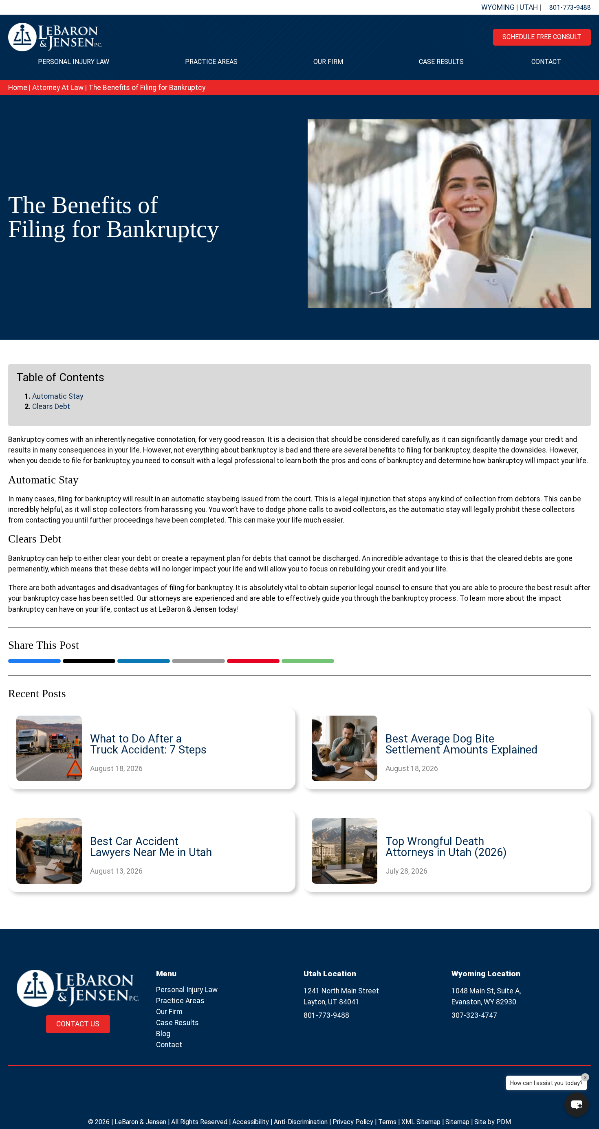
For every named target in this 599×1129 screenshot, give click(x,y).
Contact (546, 62)
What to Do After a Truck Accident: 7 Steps (148, 745)
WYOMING (498, 7)
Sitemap (457, 1122)
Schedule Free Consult (541, 37)
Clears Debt (51, 406)
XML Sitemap (420, 1122)
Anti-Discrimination (301, 1122)
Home (17, 87)
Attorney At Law (58, 87)
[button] (576, 1104)
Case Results (441, 62)
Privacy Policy (353, 1122)
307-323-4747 (474, 1015)
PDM (503, 1122)
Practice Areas (211, 62)
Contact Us (77, 1024)
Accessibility (250, 1122)
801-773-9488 (570, 7)
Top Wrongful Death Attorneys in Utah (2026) (446, 847)
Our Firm (328, 62)
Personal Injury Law (73, 62)
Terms (387, 1122)
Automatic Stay (57, 396)
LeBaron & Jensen (140, 1122)
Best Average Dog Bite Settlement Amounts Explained (461, 745)
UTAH (530, 7)
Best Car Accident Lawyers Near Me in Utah (151, 847)
